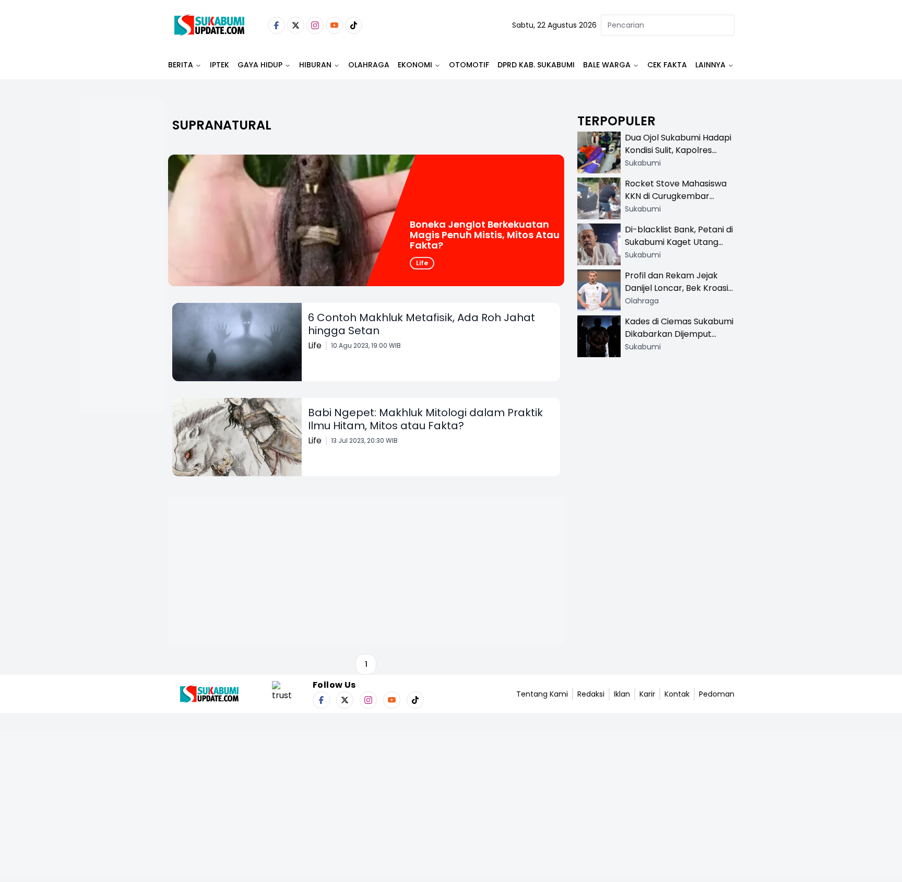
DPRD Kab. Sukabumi (536, 65)
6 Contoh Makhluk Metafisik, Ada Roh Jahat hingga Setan (421, 324)
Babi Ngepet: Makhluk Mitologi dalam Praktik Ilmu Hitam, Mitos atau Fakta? (425, 419)
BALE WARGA (607, 65)
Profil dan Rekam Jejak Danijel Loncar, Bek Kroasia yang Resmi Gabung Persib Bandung (679, 294)
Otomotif (469, 65)
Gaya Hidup (260, 65)
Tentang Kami (542, 694)
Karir (647, 694)
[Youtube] (334, 25)
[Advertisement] (122, 290)
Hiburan (315, 65)
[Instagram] (315, 25)
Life (422, 262)
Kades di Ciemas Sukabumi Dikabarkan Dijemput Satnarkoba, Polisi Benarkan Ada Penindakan (679, 340)
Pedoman (716, 694)
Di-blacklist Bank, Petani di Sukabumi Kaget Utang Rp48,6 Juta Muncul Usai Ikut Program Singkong (679, 248)
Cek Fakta (667, 65)
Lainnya (710, 65)
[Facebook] (276, 25)
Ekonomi (415, 65)
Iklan (622, 694)
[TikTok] (353, 25)
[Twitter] (295, 25)
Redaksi (590, 694)
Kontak (677, 694)
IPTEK (219, 65)
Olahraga (368, 65)
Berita (180, 65)
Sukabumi (643, 163)
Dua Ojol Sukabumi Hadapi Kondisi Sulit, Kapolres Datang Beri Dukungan (678, 150)
